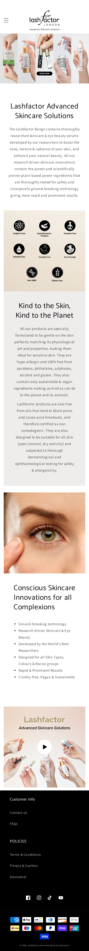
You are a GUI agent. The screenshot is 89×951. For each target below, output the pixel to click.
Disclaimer (18, 877)
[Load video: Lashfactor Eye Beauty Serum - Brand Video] (44, 747)
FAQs (14, 823)
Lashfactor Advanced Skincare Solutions (49, 945)
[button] (6, 20)
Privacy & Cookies (24, 865)
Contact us (18, 812)
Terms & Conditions (25, 854)
